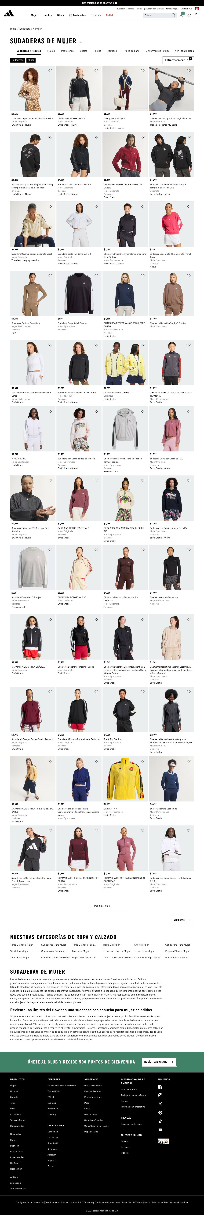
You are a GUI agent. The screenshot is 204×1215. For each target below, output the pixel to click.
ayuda (139, 9)
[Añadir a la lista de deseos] (50, 71)
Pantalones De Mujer (177, 957)
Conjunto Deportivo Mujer (55, 957)
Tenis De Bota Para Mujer (117, 957)
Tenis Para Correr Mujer (116, 951)
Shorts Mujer (141, 945)
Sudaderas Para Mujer (53, 945)
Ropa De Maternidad (83, 957)
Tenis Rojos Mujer (144, 951)
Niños (60, 15)
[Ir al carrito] (196, 15)
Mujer (34, 15)
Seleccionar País (160, 1202)
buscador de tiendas (125, 9)
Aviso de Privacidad (179, 1202)
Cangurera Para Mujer (177, 945)
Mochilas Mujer (80, 951)
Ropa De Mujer (111, 945)
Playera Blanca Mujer (177, 951)
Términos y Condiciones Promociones (102, 1202)
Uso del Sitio (76, 1202)
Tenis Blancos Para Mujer (83, 945)
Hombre (47, 15)
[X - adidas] (176, 1104)
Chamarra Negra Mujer (147, 957)
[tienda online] (9, 14)
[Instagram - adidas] (176, 1096)
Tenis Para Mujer (19, 957)
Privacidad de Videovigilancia (136, 1202)
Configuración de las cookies (30, 1202)
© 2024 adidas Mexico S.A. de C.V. (102, 1211)
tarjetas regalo (172, 9)
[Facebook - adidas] (176, 1087)
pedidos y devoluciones (154, 9)
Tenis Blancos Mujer (21, 945)
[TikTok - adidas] (176, 1121)
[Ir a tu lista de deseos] (189, 15)
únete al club (186, 9)
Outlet (109, 15)
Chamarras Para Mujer (54, 951)
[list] (102, 51)
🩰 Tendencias (77, 15)
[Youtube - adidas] (176, 1130)
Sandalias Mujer (19, 951)
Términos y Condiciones (56, 1202)
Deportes (96, 15)
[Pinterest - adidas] (176, 1113)
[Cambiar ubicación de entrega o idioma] (196, 9)
